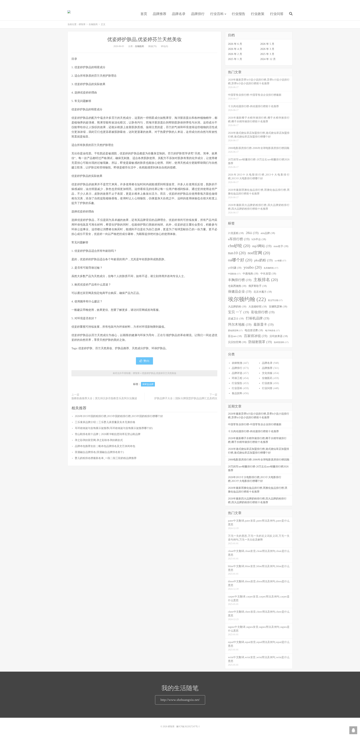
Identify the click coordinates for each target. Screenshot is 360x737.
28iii (252, 233)
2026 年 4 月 (235, 49)
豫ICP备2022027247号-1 (188, 726)
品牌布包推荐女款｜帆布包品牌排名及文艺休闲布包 (105, 446)
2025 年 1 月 (235, 59)
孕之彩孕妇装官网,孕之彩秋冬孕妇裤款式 (99, 440)
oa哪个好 (240, 260)
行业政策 (257, 14)
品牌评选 (237, 373)
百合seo (235, 336)
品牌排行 (198, 14)
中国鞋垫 (234, 274)
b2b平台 (259, 239)
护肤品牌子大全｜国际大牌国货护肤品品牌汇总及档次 (185, 398)
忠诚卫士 (236, 318)
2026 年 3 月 (267, 49)
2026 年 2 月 (235, 54)
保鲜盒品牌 (148, 384)
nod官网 (259, 253)
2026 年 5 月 (267, 44)
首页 (143, 14)
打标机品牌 (257, 318)
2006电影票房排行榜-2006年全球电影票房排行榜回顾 (258, 459)
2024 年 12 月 (268, 59)
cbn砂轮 (239, 246)
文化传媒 (267, 373)
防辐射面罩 (260, 342)
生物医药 (93, 24)
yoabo (253, 267)
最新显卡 (264, 324)
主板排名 (266, 279)
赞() (146, 361)
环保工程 (237, 378)
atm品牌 (268, 233)
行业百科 (217, 14)
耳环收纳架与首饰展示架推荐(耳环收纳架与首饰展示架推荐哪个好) (114, 428)
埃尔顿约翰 (247, 299)
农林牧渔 (237, 363)
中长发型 (268, 273)
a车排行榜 (239, 239)
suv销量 (280, 261)
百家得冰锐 (255, 336)
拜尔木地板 (239, 324)
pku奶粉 (263, 260)
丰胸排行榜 (239, 280)
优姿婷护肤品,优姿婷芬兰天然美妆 (144, 39)
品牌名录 (178, 14)
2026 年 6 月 (235, 44)
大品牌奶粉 (237, 306)
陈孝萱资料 (281, 342)
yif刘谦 (235, 267)
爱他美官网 (235, 331)
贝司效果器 (278, 336)
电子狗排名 (272, 331)
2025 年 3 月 (267, 54)
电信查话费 (254, 330)
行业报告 (238, 14)
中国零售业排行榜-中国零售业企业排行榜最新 (254, 424)
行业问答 (277, 14)
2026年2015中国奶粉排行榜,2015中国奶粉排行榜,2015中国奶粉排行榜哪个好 (119, 416)
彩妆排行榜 (262, 312)
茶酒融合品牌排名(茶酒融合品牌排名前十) (99, 452)
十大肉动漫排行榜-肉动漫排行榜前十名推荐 (253, 431)
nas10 (237, 253)
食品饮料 (237, 393)
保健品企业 (239, 291)
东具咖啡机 (271, 268)
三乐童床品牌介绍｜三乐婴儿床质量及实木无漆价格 (105, 422)
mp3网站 (262, 246)
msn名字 (281, 246)
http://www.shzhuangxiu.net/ (180, 700)
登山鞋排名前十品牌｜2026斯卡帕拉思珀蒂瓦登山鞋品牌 (107, 434)
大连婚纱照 (257, 306)
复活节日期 (275, 300)
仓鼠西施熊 (237, 285)
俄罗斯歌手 (257, 285)
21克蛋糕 (236, 233)
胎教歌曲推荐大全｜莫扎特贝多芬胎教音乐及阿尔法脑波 (104, 398)
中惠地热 (250, 273)
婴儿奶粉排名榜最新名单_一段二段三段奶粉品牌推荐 (105, 458)
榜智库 (69, 13)
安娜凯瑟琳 (278, 306)
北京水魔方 (263, 291)
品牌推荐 (159, 14)
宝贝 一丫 (238, 312)
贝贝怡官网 (237, 342)
